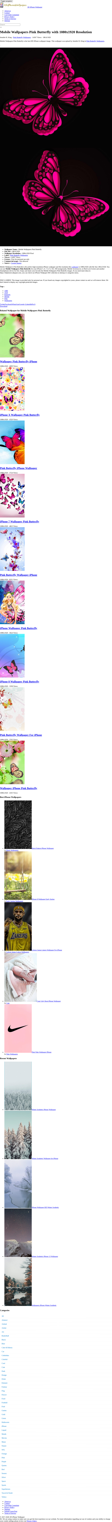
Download (3, 306)
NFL (3, 1450)
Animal (4, 1324)
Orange (4, 1454)
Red (3, 1469)
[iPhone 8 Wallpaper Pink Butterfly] (12, 677)
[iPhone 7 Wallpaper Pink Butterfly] (12, 517)
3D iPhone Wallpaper (34, 7)
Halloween (5, 1422)
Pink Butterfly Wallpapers (22, 37)
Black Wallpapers (12, 850)
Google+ (22, 304)
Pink (6, 299)
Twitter (2, 304)
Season (4, 1473)
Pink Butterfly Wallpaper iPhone (18, 574)
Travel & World (7, 1493)
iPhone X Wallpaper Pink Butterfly (20, 414)
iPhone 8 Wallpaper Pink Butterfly (19, 681)
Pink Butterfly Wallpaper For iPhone (21, 735)
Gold (3, 1414)
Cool (3, 1363)
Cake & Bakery (7, 1348)
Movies (4, 1438)
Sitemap (7, 21)
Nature (4, 1446)
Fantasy (4, 1387)
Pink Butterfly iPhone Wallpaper (18, 468)
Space (4, 1481)
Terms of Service (10, 19)
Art (3, 1332)
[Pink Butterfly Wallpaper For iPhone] (12, 730)
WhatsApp (15, 304)
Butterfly (7, 295)
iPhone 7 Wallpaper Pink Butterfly (19, 521)
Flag (3, 1391)
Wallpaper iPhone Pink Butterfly (18, 788)
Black (4, 1340)
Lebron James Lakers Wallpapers (17, 952)
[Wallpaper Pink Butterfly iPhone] (12, 357)
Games (4, 1410)
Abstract (4, 1320)
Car (3, 1351)
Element (4, 1383)
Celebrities (5, 1355)
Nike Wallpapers (12, 1054)
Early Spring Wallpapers (14, 901)
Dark (3, 1371)
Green (4, 1418)
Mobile (6, 297)
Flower (4, 1395)
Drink (4, 1379)
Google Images (16, 263)
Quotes (4, 1465)
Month (4, 1434)
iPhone (4, 1426)
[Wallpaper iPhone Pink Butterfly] (12, 784)
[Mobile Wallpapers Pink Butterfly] (56, 147)
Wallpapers (8, 301)
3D (3, 1316)
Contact (7, 13)
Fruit (3, 1406)
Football (4, 1403)
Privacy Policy (9, 17)
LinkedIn (28, 304)
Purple (4, 1461)
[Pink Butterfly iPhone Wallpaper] (12, 463)
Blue (3, 1344)
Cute (8, 1003)
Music (4, 1442)
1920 (6, 293)
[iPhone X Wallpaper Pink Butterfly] (12, 410)
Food (3, 1399)
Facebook (8, 304)
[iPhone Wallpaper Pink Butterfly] (12, 623)
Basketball (5, 1336)
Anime (4, 1328)
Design (4, 1375)
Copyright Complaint (11, 15)
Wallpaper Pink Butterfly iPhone (18, 361)
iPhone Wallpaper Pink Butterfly (18, 628)
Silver (4, 1477)
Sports (4, 1485)
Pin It (33, 304)
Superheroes (6, 1489)
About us (7, 11)
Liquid (4, 1430)
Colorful (4, 1359)
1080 (6, 291)
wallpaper (75, 267)
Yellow (4, 1497)
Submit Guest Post (10, 1511)
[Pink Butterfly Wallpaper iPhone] (12, 570)
